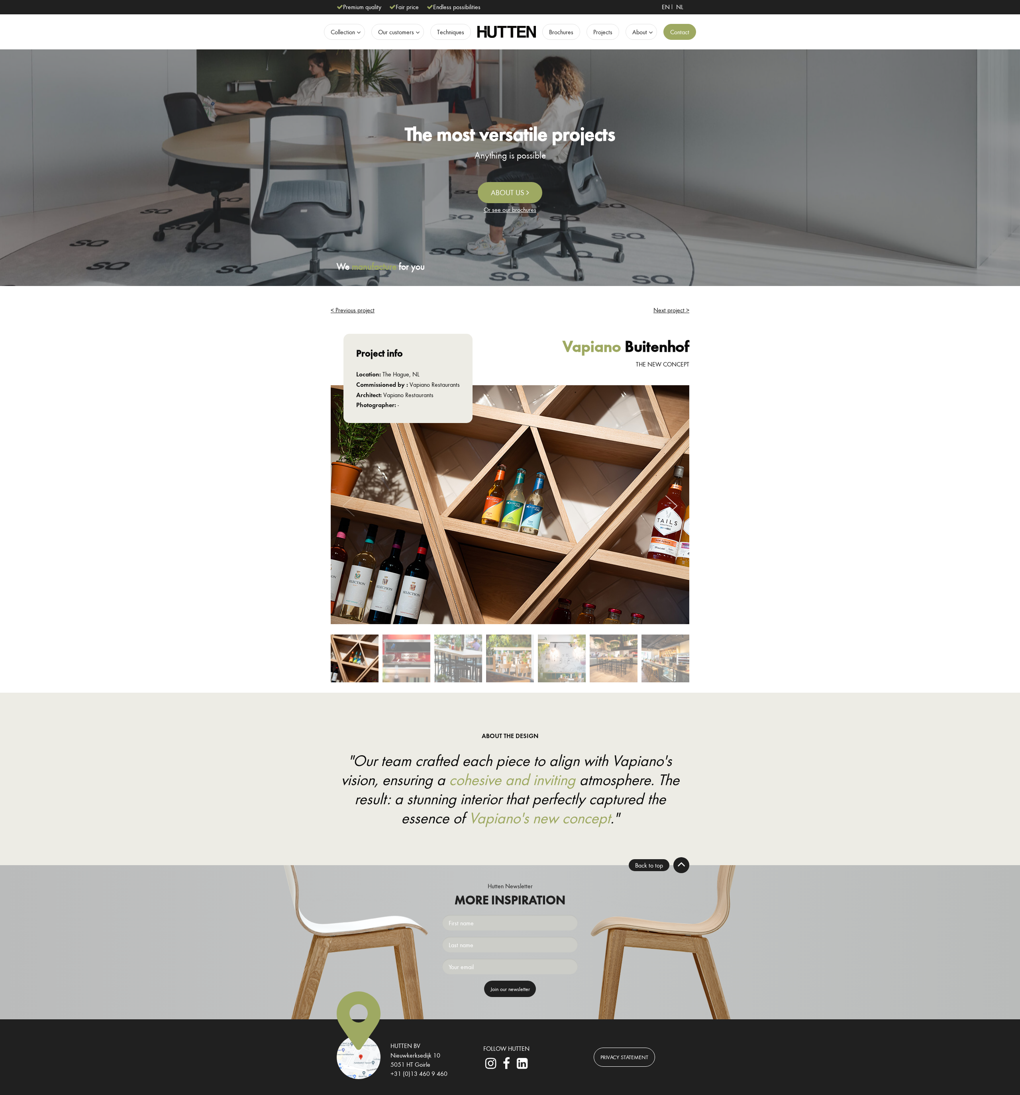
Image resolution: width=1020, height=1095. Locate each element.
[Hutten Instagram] (491, 1066)
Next (671, 506)
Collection (343, 32)
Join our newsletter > (510, 556)
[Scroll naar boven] (681, 865)
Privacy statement (624, 1057)
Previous (349, 506)
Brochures (561, 32)
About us (508, 192)
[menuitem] (665, 7)
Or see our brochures (510, 210)
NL (679, 6)
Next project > (671, 310)
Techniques (450, 32)
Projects (602, 32)
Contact (679, 32)
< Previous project (353, 310)
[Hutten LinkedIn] (522, 1066)
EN (666, 6)
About (639, 32)
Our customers (396, 32)
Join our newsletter (510, 989)
